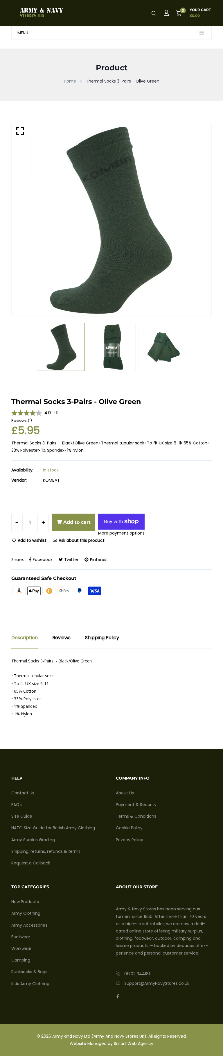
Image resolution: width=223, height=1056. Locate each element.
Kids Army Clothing (30, 984)
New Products (25, 902)
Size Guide (21, 816)
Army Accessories (29, 925)
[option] (111, 220)
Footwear (20, 937)
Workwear (21, 948)
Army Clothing (25, 913)
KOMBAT (51, 480)
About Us (125, 793)
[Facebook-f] (118, 996)
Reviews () (21, 420)
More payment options (121, 533)
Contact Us (22, 793)
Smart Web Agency (133, 1043)
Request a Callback (30, 863)
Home (70, 81)
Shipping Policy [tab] (102, 637)
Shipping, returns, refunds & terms (45, 851)
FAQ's (16, 804)
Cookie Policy (129, 828)
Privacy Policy (129, 840)
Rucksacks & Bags (29, 972)
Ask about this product (81, 540)
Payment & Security (136, 804)
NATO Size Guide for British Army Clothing (53, 828)
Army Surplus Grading (33, 840)
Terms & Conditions (136, 816)
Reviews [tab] (61, 637)
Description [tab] (24, 637)
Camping (20, 960)
